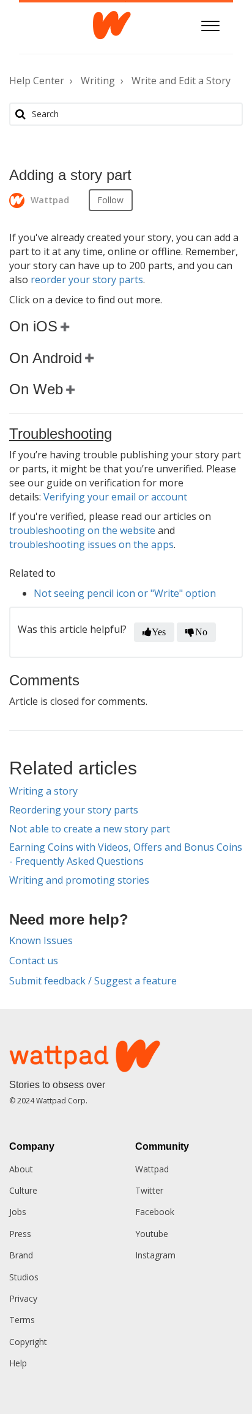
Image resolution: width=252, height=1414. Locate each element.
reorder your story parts (87, 279)
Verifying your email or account (115, 496)
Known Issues (41, 940)
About (21, 1169)
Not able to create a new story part (89, 828)
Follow (110, 200)
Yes (159, 632)
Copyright (28, 1341)
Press (20, 1233)
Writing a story (43, 791)
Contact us (33, 960)
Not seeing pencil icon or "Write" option (125, 593)
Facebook (154, 1211)
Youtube (151, 1233)
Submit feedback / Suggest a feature (93, 980)
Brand (21, 1255)
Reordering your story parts (73, 810)
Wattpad (152, 1169)
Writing (98, 80)
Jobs (17, 1211)
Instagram (155, 1255)
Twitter (149, 1190)
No (201, 632)
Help (18, 1363)
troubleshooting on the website (82, 530)
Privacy (23, 1298)
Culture (23, 1190)
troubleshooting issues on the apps (91, 544)
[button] (210, 24)
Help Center (36, 80)
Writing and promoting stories (79, 880)
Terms (22, 1320)
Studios (24, 1277)
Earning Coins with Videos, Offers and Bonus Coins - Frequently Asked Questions (125, 854)
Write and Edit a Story (181, 80)
